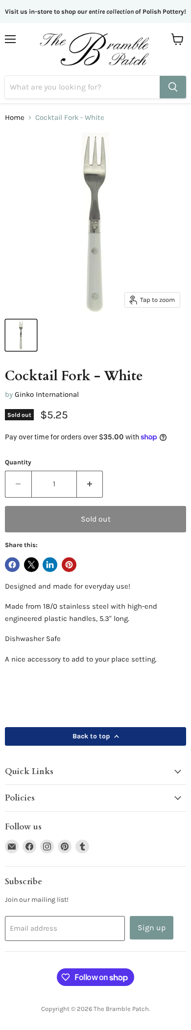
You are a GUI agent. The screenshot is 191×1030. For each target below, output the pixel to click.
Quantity (18, 462)
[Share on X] (31, 564)
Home (14, 118)
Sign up (152, 927)
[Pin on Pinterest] (69, 564)
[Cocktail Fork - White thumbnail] (21, 335)
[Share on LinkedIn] (50, 564)
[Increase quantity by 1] (90, 484)
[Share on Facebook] (12, 564)
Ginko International (47, 394)
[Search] (173, 87)
